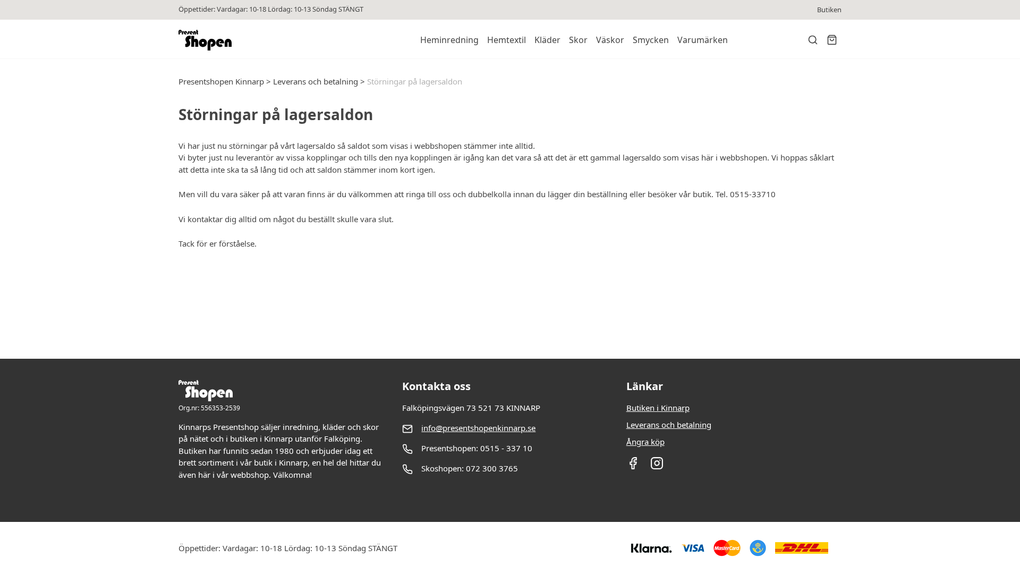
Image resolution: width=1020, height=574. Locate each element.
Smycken (651, 40)
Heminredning (449, 40)
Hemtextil (506, 40)
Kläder (547, 40)
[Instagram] (657, 466)
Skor (578, 40)
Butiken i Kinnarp (658, 407)
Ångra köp (645, 441)
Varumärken (702, 40)
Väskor (610, 40)
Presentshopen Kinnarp (221, 81)
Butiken (829, 9)
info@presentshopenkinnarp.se (478, 428)
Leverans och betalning (315, 81)
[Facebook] (633, 466)
